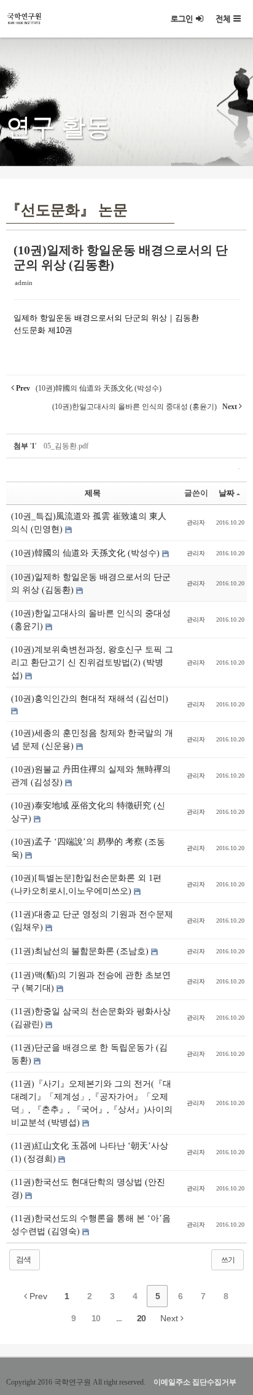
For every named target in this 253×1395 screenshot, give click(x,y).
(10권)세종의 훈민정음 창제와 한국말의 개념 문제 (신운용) (92, 740)
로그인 (182, 18)
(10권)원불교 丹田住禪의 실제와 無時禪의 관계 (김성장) (91, 776)
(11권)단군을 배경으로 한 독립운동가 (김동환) (89, 1054)
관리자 (196, 522)
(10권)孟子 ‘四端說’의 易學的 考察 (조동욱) (88, 848)
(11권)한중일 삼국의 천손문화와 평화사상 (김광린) (91, 1018)
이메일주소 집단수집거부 (195, 1382)
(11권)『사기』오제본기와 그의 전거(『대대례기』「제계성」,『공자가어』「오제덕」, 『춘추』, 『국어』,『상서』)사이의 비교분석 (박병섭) (92, 1103)
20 (141, 1318)
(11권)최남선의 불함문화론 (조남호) (81, 951)
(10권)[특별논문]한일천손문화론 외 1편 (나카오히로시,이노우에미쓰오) (86, 884)
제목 (93, 493)
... (119, 1318)
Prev (37, 1296)
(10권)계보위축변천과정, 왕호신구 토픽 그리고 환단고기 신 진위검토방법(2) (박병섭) (92, 662)
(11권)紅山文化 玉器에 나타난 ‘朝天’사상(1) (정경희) (89, 1152)
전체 (223, 18)
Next (170, 1318)
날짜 (227, 493)
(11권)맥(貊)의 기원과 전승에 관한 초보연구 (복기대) (91, 982)
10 (95, 1318)
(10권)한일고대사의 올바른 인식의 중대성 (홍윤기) (91, 620)
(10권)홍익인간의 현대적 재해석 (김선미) (89, 698)
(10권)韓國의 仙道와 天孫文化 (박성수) (86, 553)
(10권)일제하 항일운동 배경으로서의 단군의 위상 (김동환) (91, 583)
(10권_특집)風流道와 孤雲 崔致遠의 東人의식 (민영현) (88, 523)
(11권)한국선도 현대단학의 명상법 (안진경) (88, 1189)
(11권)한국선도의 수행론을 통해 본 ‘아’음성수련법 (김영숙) (91, 1225)
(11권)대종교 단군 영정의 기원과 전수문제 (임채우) (92, 921)
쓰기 (228, 1260)
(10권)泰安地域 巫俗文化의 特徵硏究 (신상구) (88, 812)
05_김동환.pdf (66, 446)
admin (24, 282)
